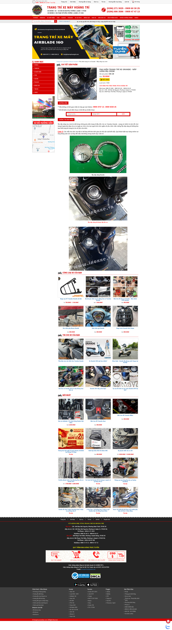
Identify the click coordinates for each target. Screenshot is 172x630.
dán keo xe (102, 18)
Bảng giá (87, 18)
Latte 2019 (91, 594)
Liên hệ (127, 2)
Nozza (89, 600)
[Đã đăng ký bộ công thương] (81, 575)
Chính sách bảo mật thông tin (40, 603)
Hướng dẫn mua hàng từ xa (40, 596)
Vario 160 (72, 598)
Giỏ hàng (137, 1)
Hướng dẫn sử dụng (85, 2)
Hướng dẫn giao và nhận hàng (40, 600)
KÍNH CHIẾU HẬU (129, 607)
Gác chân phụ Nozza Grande (71, 328)
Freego (90, 596)
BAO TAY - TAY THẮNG (130, 611)
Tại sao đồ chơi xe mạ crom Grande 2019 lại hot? (125, 389)
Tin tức (103, 2)
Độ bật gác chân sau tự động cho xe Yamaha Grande (98, 299)
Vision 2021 (73, 605)
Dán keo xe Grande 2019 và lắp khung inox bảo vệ (71, 389)
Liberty (108, 591)
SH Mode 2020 (73, 607)
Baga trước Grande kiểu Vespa (125, 328)
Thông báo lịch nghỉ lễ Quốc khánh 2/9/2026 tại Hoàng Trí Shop (71, 451)
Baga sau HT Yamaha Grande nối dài (71, 299)
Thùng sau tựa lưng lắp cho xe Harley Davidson (125, 480)
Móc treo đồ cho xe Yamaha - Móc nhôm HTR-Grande (125, 299)
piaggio (70, 18)
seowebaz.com (43, 620)
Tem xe (94, 18)
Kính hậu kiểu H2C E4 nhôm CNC (98, 450)
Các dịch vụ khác (129, 613)
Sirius (89, 603)
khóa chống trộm (126, 18)
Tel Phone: (80, 531)
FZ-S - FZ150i (91, 607)
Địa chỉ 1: (69, 526)
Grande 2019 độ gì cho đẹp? (98, 388)
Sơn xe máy (128, 596)
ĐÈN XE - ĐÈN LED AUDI (131, 609)
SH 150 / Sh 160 (74, 609)
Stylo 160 (72, 591)
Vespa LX (109, 598)
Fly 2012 (109, 600)
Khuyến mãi (107, 519)
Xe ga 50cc (78, 18)
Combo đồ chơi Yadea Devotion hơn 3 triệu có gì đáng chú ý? (71, 510)
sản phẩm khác (113, 18)
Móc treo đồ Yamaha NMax (125, 415)
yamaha (42, 18)
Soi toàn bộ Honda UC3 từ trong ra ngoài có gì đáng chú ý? (98, 480)
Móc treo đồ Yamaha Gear (98, 421)
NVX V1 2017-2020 (93, 598)
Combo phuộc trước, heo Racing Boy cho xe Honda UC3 (70, 480)
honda (35, 18)
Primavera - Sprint (111, 603)
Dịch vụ (96, 2)
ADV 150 (72, 612)
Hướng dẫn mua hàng (115, 2)
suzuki (63, 18)
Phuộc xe (127, 604)
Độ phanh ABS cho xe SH (125, 450)
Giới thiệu (73, 2)
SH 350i (72, 600)
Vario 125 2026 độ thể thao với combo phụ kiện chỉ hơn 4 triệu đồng (125, 510)
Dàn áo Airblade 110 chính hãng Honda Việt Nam (71, 421)
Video (136, 18)
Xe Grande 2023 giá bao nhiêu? (98, 361)
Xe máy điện (51, 18)
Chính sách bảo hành (38, 605)
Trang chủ (64, 2)
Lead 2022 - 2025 (74, 594)
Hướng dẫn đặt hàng (38, 594)
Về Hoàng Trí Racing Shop (39, 591)
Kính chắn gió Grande (98, 328)
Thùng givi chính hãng (130, 594)
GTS (108, 596)
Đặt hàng (106, 79)
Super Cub (72, 616)
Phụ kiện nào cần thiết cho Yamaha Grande (70, 361)
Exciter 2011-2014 (92, 591)
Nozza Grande (74, 61)
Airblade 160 (73, 596)
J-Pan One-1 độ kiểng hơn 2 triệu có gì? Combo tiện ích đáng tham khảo (98, 510)
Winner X (72, 614)
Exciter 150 (91, 605)
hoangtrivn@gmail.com (88, 569)
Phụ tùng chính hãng (130, 602)
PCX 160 (72, 603)
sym (58, 18)
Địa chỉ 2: (69, 535)
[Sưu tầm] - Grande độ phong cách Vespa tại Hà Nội (125, 361)
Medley (108, 594)
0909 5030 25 (110, 107)
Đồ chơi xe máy (37, 610)
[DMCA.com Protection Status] (95, 575)
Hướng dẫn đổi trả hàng (39, 598)
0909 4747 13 (99, 107)
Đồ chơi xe (35, 612)
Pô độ (126, 591)
